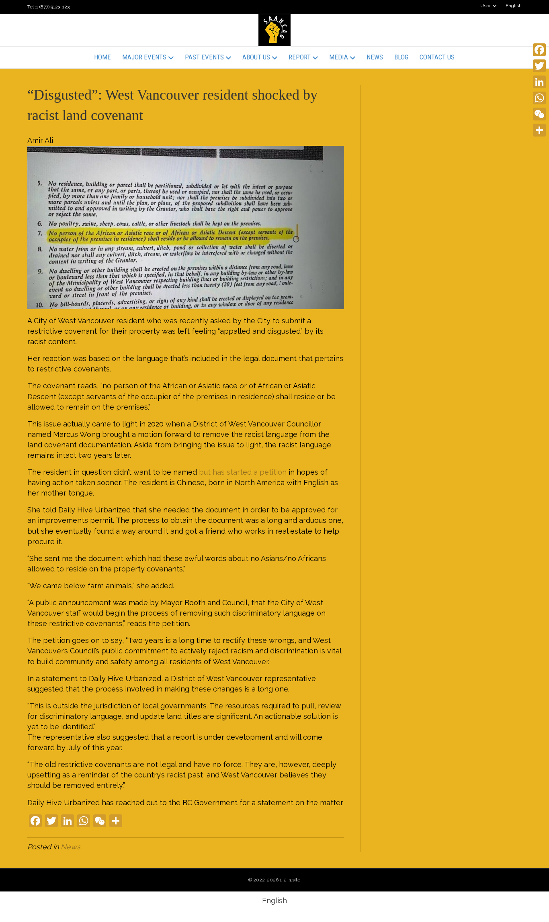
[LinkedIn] (539, 82)
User (485, 5)
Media (338, 57)
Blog (401, 57)
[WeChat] (539, 114)
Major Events (144, 57)
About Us (256, 57)
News (375, 57)
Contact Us (437, 57)
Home (102, 57)
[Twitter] (539, 66)
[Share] (539, 130)
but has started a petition (243, 472)
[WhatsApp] (539, 98)
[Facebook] (539, 50)
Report (300, 57)
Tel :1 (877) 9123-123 (48, 7)
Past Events (204, 57)
